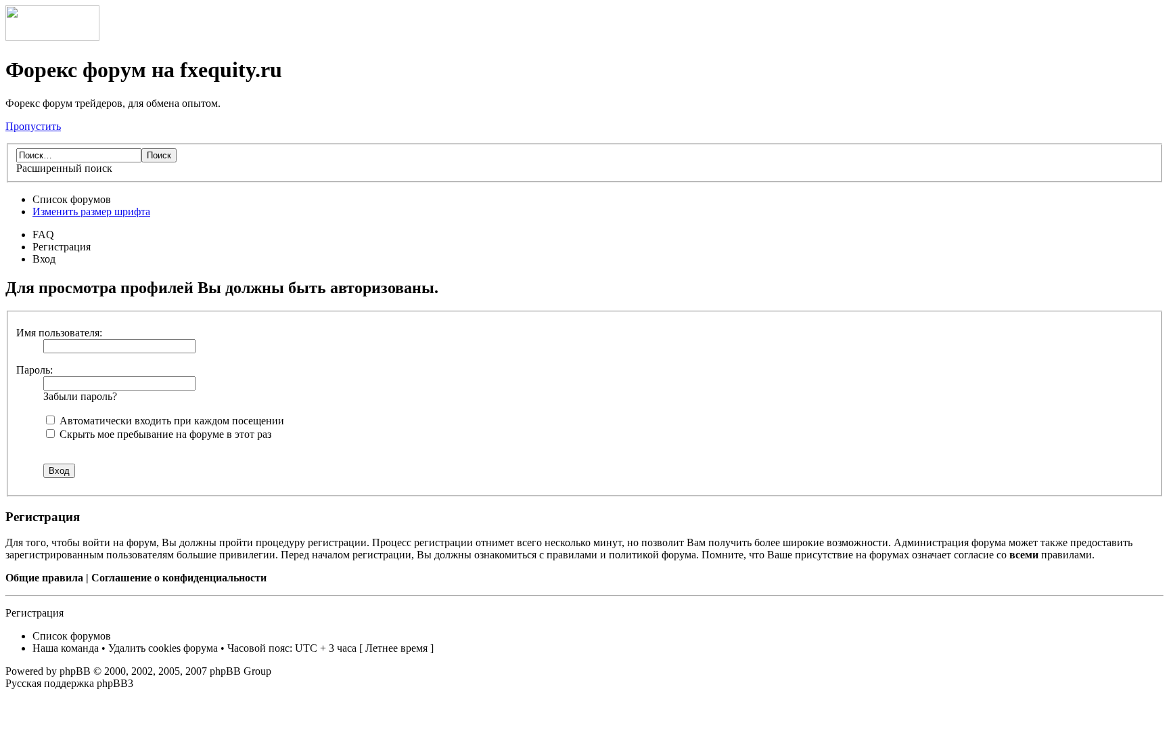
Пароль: (34, 370)
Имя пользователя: (59, 332)
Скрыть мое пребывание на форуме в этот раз (164, 434)
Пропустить (33, 126)
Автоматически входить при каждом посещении (170, 420)
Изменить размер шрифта (91, 211)
